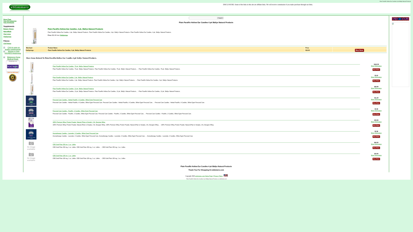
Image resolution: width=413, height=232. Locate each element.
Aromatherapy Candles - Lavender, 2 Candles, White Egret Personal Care (75, 133)
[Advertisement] (177, 8)
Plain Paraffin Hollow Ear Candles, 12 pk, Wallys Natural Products (73, 88)
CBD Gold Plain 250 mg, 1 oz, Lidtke (64, 144)
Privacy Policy (218, 176)
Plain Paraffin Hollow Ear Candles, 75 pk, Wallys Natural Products (73, 66)
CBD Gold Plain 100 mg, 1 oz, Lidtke (64, 155)
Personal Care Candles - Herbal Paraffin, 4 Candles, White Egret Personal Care (77, 100)
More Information (376, 66)
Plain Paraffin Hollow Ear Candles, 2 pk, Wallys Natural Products (73, 77)
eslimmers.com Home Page (204, 176)
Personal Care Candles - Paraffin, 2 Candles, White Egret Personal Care (75, 111)
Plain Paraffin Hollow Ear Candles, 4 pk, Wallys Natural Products (75, 29)
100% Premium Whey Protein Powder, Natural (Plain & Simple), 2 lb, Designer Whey (79, 122)
